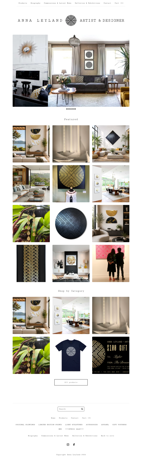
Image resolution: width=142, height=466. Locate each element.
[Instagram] (68, 444)
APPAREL (105, 425)
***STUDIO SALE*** (74, 429)
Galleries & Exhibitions (87, 3)
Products (23, 3)
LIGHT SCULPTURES (73, 425)
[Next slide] (126, 69)
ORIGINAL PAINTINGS (25, 425)
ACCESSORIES (92, 425)
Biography (35, 3)
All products (71, 382)
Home (53, 418)
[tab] (67, 109)
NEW (60, 429)
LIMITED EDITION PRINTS (50, 425)
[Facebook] (74, 444)
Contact (107, 3)
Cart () (119, 3)
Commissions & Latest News (57, 3)
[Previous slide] (16, 69)
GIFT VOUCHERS (119, 425)
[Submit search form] (82, 409)
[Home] (71, 20)
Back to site (107, 436)
